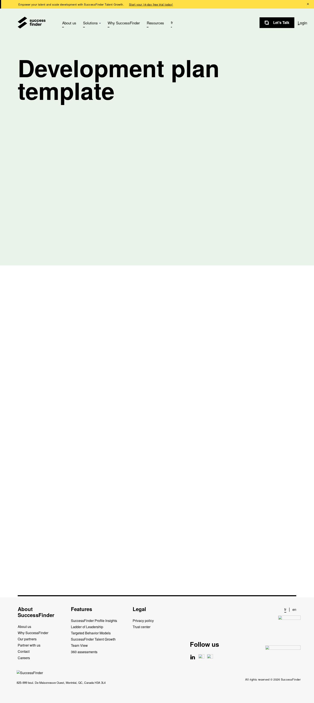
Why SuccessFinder (124, 22)
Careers (24, 657)
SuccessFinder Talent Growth (93, 639)
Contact (23, 651)
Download (26, 506)
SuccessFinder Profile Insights (94, 620)
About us (69, 22)
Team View (79, 645)
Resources (155, 22)
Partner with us (29, 645)
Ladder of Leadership (87, 626)
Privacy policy (143, 620)
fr (172, 22)
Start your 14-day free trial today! (151, 4)
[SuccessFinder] (31, 22)
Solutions (90, 22)
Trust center (141, 626)
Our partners (27, 638)
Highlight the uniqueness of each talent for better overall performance (144, 456)
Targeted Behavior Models (91, 632)
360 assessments (84, 651)
